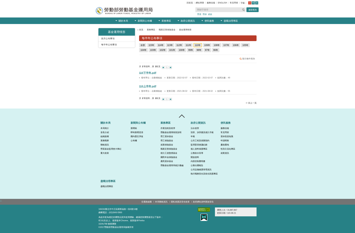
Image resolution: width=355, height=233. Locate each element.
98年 (199, 50)
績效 (210, 14)
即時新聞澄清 (137, 132)
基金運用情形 (185, 29)
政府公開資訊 (188, 21)
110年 (198, 45)
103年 (153, 50)
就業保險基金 (167, 145)
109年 (207, 45)
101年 (172, 50)
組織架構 (105, 136)
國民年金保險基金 (169, 157)
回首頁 (190, 3)
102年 (163, 50)
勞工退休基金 (167, 136)
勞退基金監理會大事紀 (111, 149)
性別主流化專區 (228, 149)
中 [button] (253, 3)
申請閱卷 (225, 140)
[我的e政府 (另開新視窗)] (204, 217)
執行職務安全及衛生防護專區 (204, 174)
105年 (245, 45)
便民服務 (209, 21)
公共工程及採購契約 (200, 140)
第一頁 (163, 67)
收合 (181, 116)
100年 (182, 50)
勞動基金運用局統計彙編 (172, 165)
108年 (217, 45)
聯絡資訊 (105, 145)
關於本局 (123, 21)
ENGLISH (222, 3)
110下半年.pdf (147, 72)
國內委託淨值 (137, 136)
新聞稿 (134, 128)
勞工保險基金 (167, 140)
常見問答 (234, 3)
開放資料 (195, 157)
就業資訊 (225, 153)
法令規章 (195, 128)
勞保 (205, 14)
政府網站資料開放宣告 (203, 202)
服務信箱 (211, 3)
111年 (188, 45)
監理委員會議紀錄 (199, 145)
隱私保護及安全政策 (180, 202)
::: (138, 29)
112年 (179, 45)
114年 (160, 45)
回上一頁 (252, 103)
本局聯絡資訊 (161, 202)
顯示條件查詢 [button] (248, 58)
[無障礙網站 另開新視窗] (204, 209)
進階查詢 (252, 10)
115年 (151, 45)
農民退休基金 (167, 161)
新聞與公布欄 (145, 21)
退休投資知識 (227, 136)
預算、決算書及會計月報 (202, 132)
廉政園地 (225, 145)
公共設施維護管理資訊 (201, 169)
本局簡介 (105, 128)
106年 (236, 45)
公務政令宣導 (197, 153)
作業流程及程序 (168, 128)
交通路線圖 (146, 202)
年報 (193, 136)
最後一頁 (170, 67)
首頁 (141, 29)
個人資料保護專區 (199, 149)
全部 (142, 45)
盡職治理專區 (231, 21)
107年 (226, 45)
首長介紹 (105, 132)
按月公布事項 (108, 38)
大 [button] (257, 3)
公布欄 (134, 140)
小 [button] (250, 3)
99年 (190, 50)
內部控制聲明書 (198, 161)
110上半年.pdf (147, 86)
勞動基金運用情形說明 (171, 132)
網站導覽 (200, 3)
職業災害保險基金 (167, 29)
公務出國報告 (197, 165)
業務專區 (166, 21)
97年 (207, 50)
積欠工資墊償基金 (169, 153)
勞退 (199, 14)
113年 (170, 45)
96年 (215, 50)
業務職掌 (105, 140)
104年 (143, 50)
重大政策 (105, 153)
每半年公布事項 (109, 44)
